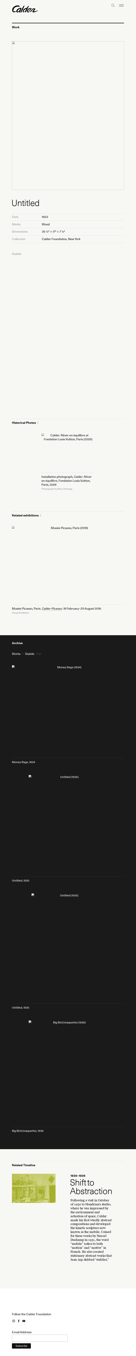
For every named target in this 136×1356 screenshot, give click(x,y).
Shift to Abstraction (91, 1187)
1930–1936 (19, 1176)
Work (15, 27)
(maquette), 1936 (28, 1131)
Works (16, 654)
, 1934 (23, 762)
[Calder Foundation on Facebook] (18, 1320)
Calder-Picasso (52, 608)
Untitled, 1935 (20, 880)
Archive (17, 643)
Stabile (16, 254)
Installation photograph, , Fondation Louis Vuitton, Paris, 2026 (66, 481)
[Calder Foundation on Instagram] (13, 1320)
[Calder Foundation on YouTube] (24, 1320)
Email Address (22, 1332)
